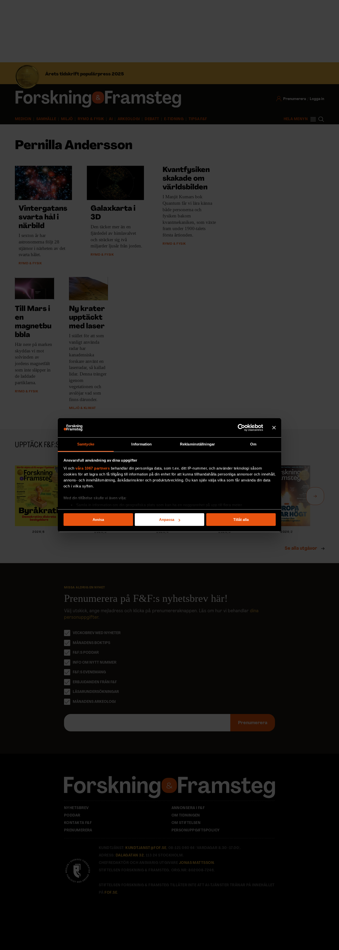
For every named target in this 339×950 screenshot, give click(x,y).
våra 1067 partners (92, 468)
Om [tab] (253, 444)
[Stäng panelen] (274, 428)
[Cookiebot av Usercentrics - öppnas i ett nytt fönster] (241, 428)
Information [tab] (141, 444)
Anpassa (166, 519)
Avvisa (98, 519)
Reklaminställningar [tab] (197, 444)
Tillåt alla (241, 519)
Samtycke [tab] (85, 444)
